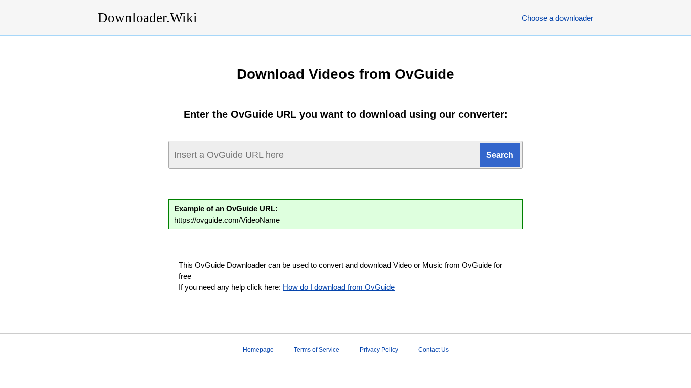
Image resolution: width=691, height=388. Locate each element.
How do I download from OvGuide (339, 287)
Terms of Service (316, 349)
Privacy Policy (379, 349)
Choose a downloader (557, 18)
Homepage (258, 349)
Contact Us (433, 349)
